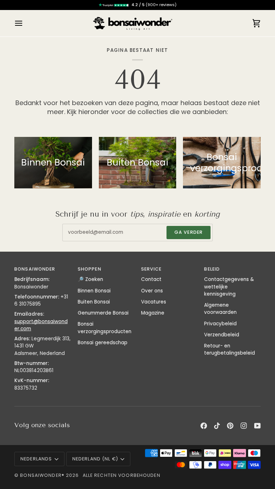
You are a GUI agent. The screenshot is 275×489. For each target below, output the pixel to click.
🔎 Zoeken (90, 279)
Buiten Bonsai (94, 301)
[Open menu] (25, 23)
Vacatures (153, 301)
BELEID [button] (212, 269)
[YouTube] (257, 426)
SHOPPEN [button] (89, 269)
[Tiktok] (217, 426)
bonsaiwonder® (42, 475)
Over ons (152, 290)
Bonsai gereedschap (102, 342)
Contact (151, 279)
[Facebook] (204, 426)
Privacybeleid (220, 323)
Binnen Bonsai (94, 290)
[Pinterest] (230, 426)
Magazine (152, 313)
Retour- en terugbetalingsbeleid (229, 349)
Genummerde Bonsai (103, 313)
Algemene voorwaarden (220, 309)
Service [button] (151, 269)
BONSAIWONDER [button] (35, 269)
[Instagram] (244, 426)
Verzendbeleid (221, 334)
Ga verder (188, 232)
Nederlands (36, 459)
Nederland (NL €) (95, 459)
